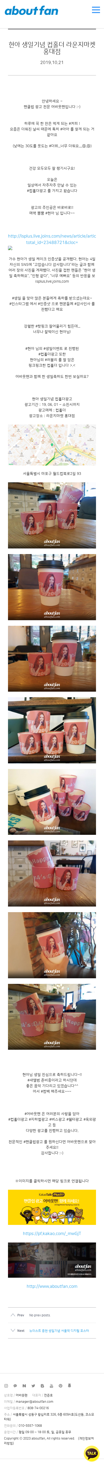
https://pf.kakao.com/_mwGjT (52, 1233)
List (82, 1353)
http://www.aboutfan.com (52, 1286)
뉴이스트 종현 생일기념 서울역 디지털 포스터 (59, 1331)
